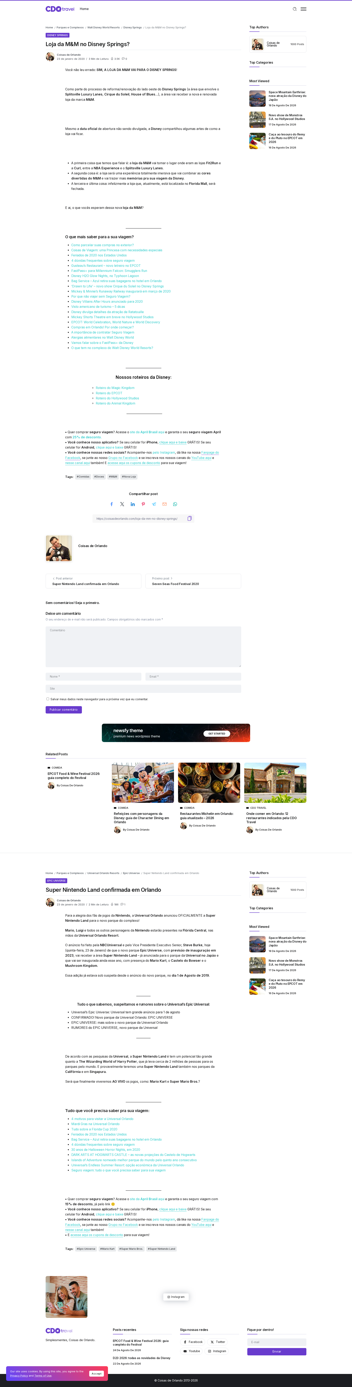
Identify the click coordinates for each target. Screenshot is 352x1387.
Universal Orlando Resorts (103, 873)
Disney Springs (132, 27)
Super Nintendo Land (162, 1248)
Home (49, 27)
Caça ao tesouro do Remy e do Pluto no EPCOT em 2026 (287, 138)
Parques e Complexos (70, 27)
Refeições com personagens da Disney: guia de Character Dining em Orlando (141, 818)
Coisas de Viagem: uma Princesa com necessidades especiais (116, 250)
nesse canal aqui (77, 463)
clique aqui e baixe (173, 442)
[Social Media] (192, 1342)
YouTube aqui (201, 458)
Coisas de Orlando (69, 54)
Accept (96, 1373)
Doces (100, 476)
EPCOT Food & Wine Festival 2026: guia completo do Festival (74, 776)
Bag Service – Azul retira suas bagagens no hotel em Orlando (116, 281)
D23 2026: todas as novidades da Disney (141, 1358)
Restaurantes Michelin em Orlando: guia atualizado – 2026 (206, 816)
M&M (114, 476)
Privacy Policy (19, 1375)
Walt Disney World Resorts (103, 27)
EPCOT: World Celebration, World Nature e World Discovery (115, 322)
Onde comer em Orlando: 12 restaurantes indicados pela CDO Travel (271, 818)
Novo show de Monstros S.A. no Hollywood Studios (287, 117)
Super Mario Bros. (132, 1248)
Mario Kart (108, 1248)
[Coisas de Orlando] (60, 9)
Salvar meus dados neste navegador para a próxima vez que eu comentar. (99, 699)
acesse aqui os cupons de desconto (134, 463)
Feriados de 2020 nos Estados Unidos (99, 255)
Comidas (84, 476)
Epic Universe (131, 873)
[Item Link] (257, 98)
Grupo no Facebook (123, 458)
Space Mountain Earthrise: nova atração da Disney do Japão (287, 95)
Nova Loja (130, 476)
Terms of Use (43, 1375)
